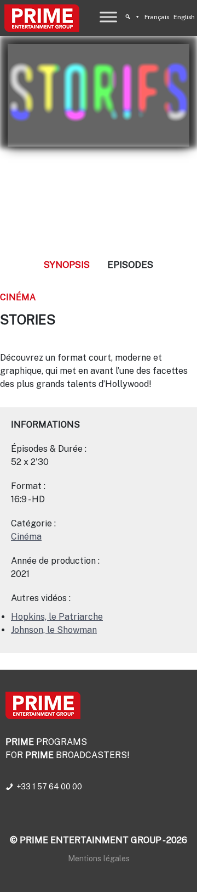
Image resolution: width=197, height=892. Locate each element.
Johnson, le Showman (54, 630)
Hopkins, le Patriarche (57, 617)
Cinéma (18, 297)
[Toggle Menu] (108, 17)
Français (156, 17)
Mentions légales (99, 858)
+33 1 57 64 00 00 (49, 786)
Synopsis (67, 264)
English (184, 17)
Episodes (130, 264)
